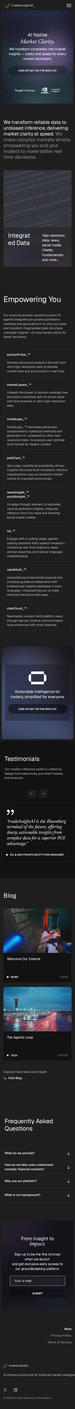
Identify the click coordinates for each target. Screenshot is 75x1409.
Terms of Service (60, 1342)
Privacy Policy (61, 1336)
